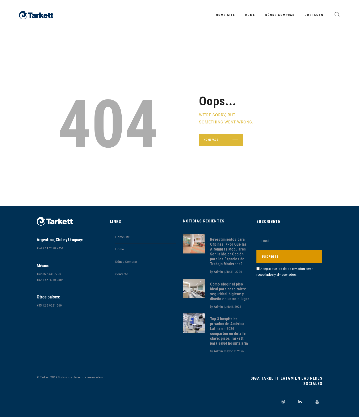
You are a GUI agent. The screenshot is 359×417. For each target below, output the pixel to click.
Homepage (211, 140)
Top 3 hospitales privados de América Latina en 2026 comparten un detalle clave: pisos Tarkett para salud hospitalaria (229, 331)
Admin (218, 272)
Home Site (122, 237)
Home (119, 249)
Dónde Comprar (126, 261)
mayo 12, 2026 (234, 351)
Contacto (121, 274)
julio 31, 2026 (233, 272)
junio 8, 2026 (232, 306)
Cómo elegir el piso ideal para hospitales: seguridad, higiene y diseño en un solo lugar (229, 291)
